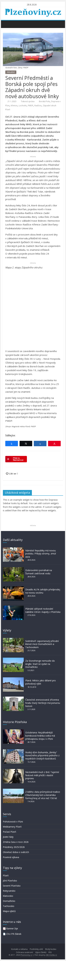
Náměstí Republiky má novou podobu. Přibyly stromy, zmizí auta (40, 553)
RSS (50, 952)
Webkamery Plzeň (12, 826)
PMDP (30, 105)
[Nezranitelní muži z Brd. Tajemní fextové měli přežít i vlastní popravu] (13, 770)
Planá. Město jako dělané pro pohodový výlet (40, 682)
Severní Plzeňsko (12, 885)
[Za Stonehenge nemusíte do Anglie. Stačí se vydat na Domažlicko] (13, 659)
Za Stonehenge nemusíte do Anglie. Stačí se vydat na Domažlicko (40, 663)
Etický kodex (50, 949)
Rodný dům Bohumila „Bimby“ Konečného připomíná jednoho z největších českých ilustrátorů (42, 755)
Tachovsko (8, 906)
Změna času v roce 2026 (16, 841)
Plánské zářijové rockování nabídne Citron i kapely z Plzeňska (42, 610)
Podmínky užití (36, 949)
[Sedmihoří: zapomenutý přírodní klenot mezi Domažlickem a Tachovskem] (13, 639)
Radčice (37, 105)
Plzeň (6, 875)
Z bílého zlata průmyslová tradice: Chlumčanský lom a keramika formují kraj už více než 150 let (42, 795)
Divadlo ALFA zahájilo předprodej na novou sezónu (42, 591)
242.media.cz (51, 955)
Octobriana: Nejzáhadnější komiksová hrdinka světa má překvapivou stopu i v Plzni (40, 735)
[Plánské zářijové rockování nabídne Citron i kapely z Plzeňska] (13, 607)
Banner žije (12, 928)
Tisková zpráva (27, 101)
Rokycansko (9, 890)
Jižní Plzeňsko (10, 880)
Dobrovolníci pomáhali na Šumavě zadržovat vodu (38, 572)
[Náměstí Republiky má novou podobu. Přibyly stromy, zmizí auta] (13, 548)
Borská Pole (44, 101)
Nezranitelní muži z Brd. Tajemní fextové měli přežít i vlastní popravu (42, 775)
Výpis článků (40, 952)
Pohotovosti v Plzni (13, 821)
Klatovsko (8, 895)
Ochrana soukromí (24, 952)
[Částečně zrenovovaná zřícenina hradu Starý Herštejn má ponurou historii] (13, 698)
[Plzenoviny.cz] (6, 24)
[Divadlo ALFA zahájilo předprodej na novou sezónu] (13, 587)
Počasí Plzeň (9, 831)
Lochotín (23, 105)
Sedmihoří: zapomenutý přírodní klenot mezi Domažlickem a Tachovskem (42, 644)
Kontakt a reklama (19, 949)
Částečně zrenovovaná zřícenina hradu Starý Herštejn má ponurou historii (42, 702)
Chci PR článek (13, 933)
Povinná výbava (11, 857)
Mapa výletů (9, 911)
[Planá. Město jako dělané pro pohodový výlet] (13, 678)
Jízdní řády (8, 836)
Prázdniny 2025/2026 (14, 847)
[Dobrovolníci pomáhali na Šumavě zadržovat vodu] (13, 568)
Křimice (14, 105)
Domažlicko (9, 900)
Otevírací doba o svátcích (16, 852)
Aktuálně (11, 72)
